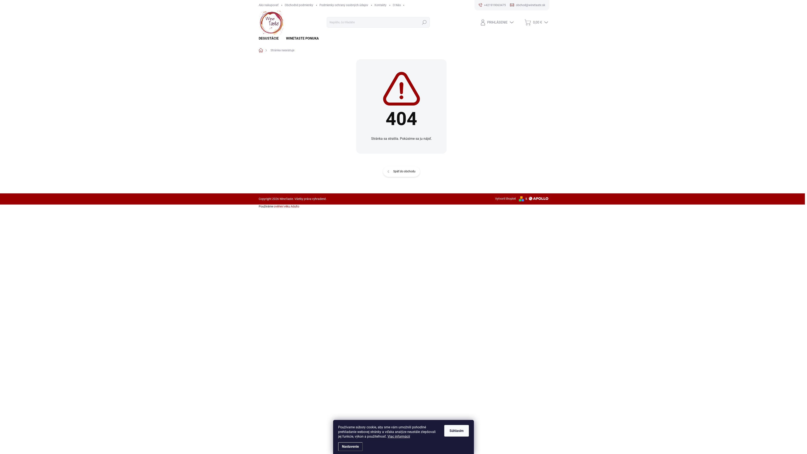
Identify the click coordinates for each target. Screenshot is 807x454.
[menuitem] (270, 38)
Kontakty (380, 5)
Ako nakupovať (268, 5)
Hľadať (424, 22)
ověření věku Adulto (286, 206)
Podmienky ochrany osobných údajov (343, 5)
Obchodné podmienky (299, 5)
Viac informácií (399, 436)
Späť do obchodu (404, 171)
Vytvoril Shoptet (505, 198)
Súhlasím (457, 431)
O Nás (397, 5)
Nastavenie (350, 447)
